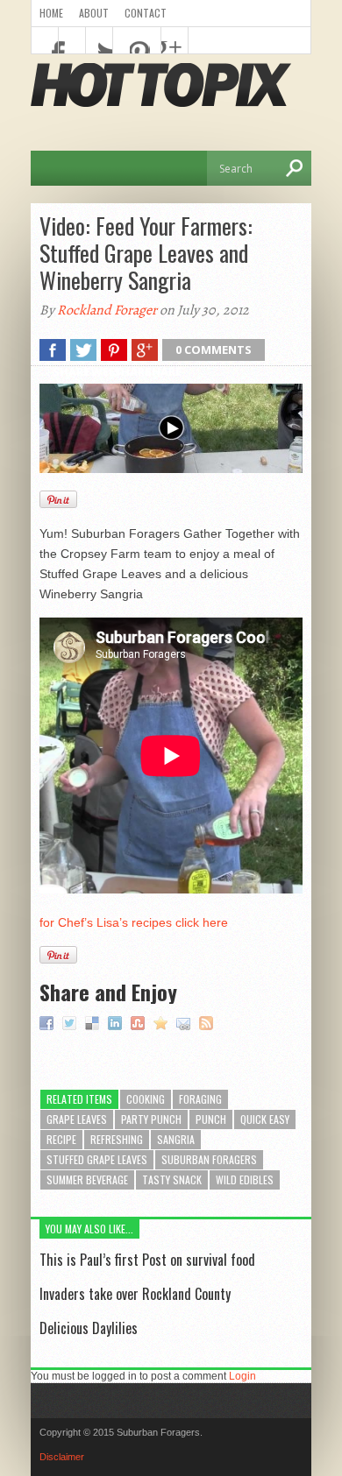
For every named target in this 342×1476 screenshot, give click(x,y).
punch (211, 1119)
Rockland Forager (107, 310)
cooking (145, 1098)
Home (51, 12)
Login (242, 1376)
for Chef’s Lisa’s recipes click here (133, 922)
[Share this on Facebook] (48, 1022)
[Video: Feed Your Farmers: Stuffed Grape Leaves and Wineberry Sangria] (162, 1022)
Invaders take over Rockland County (135, 1293)
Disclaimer (61, 1456)
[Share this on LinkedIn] (117, 1022)
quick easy (264, 1119)
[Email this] (185, 1022)
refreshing (116, 1139)
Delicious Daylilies (88, 1327)
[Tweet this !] (71, 1022)
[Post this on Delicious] (94, 1022)
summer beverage (87, 1179)
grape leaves (76, 1119)
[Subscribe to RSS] (208, 1022)
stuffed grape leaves (96, 1159)
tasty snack (172, 1179)
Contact (146, 12)
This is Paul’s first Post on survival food (147, 1259)
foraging (200, 1098)
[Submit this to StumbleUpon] (140, 1022)
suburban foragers (209, 1159)
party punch (151, 1119)
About (94, 12)
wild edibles (245, 1179)
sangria (176, 1139)
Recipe (61, 1139)
